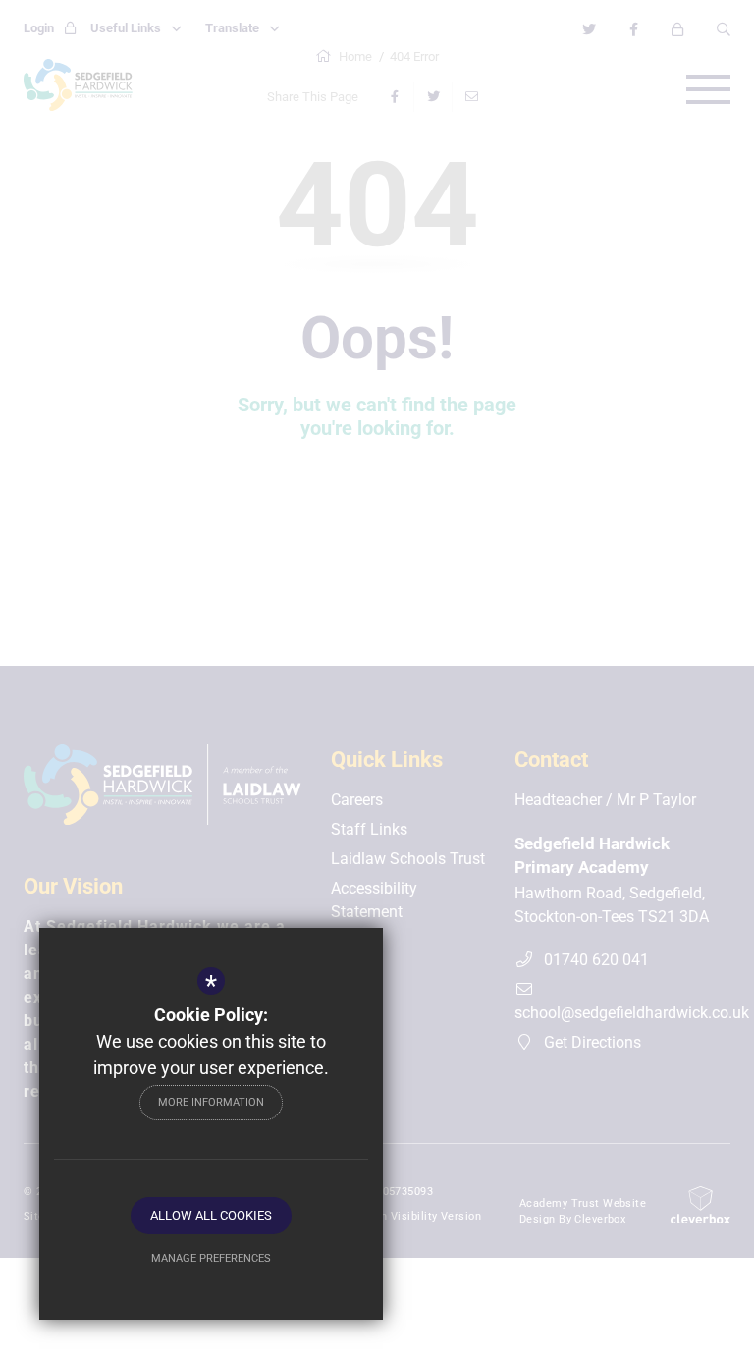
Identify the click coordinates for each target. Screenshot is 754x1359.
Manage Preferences (211, 1258)
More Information (211, 1102)
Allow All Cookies (211, 1215)
